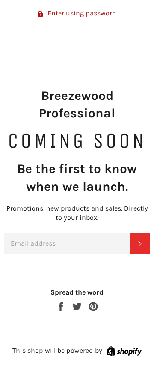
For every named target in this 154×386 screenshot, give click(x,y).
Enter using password (81, 13)
